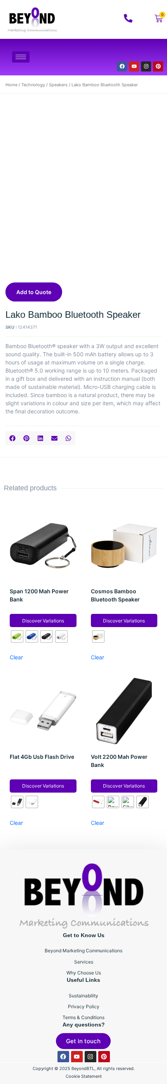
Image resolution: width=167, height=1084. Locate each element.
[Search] (147, 52)
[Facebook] (122, 66)
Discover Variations (43, 621)
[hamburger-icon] (21, 57)
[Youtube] (134, 66)
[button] (12, 438)
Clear (16, 657)
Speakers (58, 84)
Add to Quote (33, 292)
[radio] (17, 636)
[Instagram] (146, 66)
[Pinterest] (158, 66)
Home (11, 84)
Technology (33, 84)
